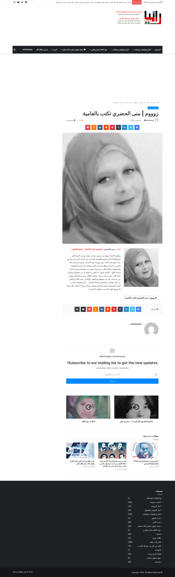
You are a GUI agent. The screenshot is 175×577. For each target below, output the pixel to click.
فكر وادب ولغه (144, 102)
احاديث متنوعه (155, 502)
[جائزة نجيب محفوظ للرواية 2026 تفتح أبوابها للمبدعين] (144, 450)
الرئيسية (158, 50)
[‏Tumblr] (118, 127)
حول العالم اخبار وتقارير (99, 50)
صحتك (158, 534)
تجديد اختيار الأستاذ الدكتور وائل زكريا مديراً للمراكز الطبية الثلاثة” (108, 2)
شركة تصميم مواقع (26, 572)
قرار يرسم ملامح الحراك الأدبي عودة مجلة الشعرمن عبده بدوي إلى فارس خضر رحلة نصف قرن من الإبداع (113, 463)
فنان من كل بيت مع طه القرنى (149, 546)
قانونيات (158, 550)
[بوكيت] (87, 127)
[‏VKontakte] (100, 127)
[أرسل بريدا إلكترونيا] (145, 120)
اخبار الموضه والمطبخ (153, 510)
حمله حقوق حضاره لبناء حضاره (73, 50)
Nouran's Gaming (154, 498)
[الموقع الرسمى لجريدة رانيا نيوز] (138, 17)
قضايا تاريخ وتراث (154, 554)
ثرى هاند (16, 572)
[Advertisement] (62, 25)
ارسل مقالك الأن (42, 50)
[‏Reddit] (106, 127)
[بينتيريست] (112, 127)
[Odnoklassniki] (93, 127)
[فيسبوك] (137, 127)
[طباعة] (77, 309)
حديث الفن (157, 522)
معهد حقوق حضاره (154, 558)
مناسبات (158, 562)
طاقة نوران (156, 538)
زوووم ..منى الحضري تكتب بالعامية (140, 297)
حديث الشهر (156, 518)
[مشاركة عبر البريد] (83, 309)
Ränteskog (27, 50)
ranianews (150, 120)
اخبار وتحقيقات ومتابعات (142, 50)
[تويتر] (130, 127)
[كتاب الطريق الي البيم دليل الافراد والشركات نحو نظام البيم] (80, 450)
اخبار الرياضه (156, 506)
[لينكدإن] (124, 127)
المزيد (55, 50)
